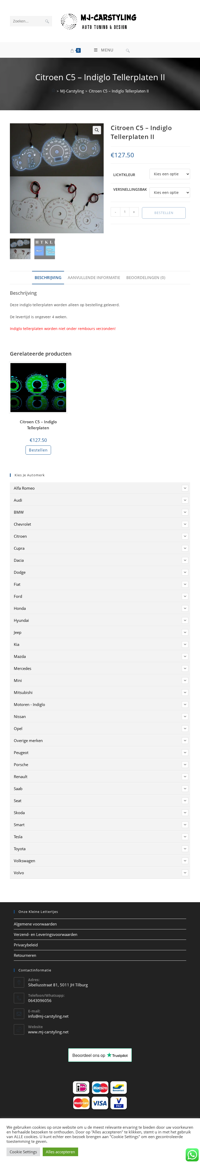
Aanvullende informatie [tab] (94, 277)
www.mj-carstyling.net (48, 1031)
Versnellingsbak (130, 189)
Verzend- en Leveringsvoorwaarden (45, 934)
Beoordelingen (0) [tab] (145, 277)
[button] (97, 130)
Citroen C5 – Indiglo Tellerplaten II (119, 91)
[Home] (53, 91)
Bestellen (163, 213)
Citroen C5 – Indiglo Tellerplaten (38, 424)
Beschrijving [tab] (48, 277)
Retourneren (25, 955)
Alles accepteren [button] (60, 1151)
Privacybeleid (26, 944)
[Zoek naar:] (127, 50)
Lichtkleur (124, 174)
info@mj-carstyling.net (48, 1016)
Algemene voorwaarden (35, 923)
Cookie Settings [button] (23, 1151)
